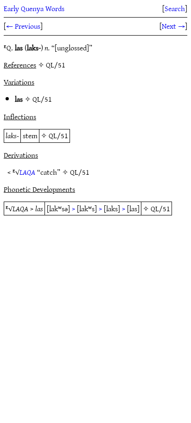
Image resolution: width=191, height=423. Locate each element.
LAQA (27, 172)
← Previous (23, 25)
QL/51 (42, 98)
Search (175, 8)
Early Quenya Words (34, 8)
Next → (173, 25)
